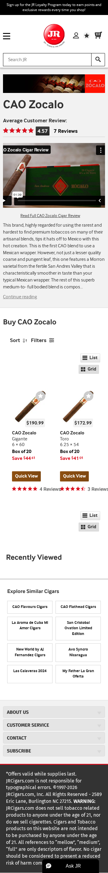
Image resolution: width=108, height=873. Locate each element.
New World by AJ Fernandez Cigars (30, 652)
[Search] (98, 59)
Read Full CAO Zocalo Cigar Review (50, 216)
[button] (70, 866)
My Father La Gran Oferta (78, 674)
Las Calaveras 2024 (29, 671)
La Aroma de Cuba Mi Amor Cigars (30, 626)
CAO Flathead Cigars (78, 607)
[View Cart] (98, 35)
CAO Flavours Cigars (29, 607)
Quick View (26, 476)
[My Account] (76, 35)
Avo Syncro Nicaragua (78, 652)
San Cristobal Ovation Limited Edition (78, 628)
